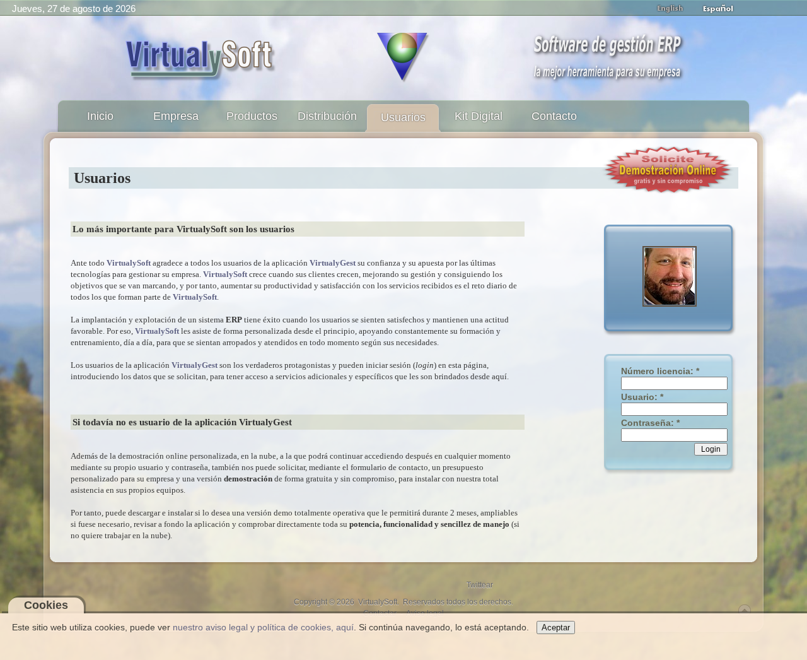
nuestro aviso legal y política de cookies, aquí (263, 627)
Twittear (480, 584)
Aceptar (556, 627)
